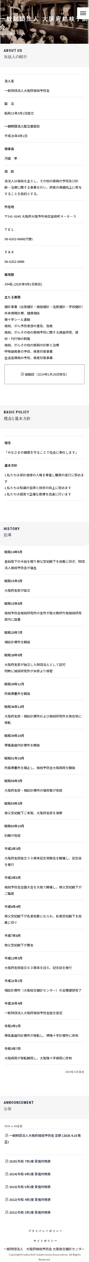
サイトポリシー (46, 1240)
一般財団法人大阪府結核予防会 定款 (35, 1135)
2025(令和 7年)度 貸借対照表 (30, 1161)
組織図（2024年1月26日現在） (47, 374)
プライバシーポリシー (45, 1231)
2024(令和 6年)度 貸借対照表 (30, 1174)
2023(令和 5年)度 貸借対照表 (30, 1186)
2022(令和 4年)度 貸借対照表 (30, 1199)
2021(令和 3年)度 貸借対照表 (30, 1212)
